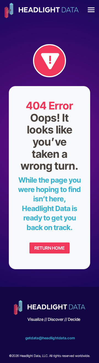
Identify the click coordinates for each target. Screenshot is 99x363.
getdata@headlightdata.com (50, 338)
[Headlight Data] (41, 11)
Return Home (49, 248)
